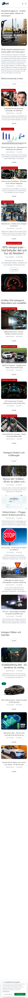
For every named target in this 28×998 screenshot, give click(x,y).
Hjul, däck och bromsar (8, 90)
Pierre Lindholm (10, 228)
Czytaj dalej (14, 269)
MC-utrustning (8, 32)
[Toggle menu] (25, 3)
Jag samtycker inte (8, 994)
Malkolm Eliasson (7, 40)
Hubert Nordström (10, 152)
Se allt (14, 84)
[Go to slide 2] (23, 43)
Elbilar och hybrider (7, 129)
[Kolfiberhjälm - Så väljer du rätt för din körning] (14, 32)
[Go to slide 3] (24, 43)
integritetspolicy (5, 991)
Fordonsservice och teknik (9, 168)
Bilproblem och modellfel (14, 243)
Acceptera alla (20, 994)
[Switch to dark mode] (22, 3)
